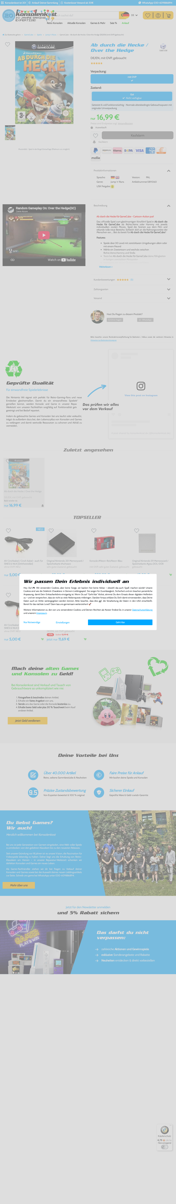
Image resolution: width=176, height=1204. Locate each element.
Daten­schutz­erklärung (142, 610)
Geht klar (120, 622)
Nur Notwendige (32, 622)
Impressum (41, 613)
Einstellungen (63, 622)
